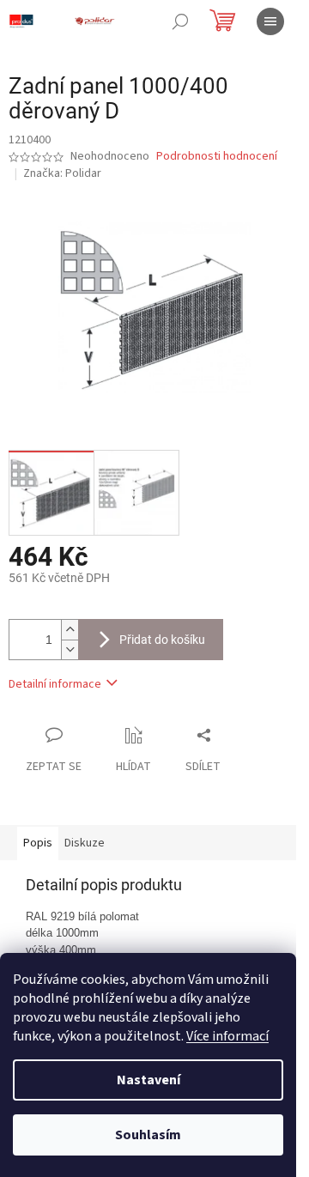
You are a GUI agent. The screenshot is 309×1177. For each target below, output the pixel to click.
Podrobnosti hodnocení (216, 157)
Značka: (62, 173)
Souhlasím (148, 1134)
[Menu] (270, 21)
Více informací (227, 1036)
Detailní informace (55, 684)
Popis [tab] (37, 843)
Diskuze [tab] (84, 843)
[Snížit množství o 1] (69, 649)
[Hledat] (180, 21)
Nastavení (148, 1080)
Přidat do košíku (162, 639)
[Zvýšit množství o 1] (69, 630)
